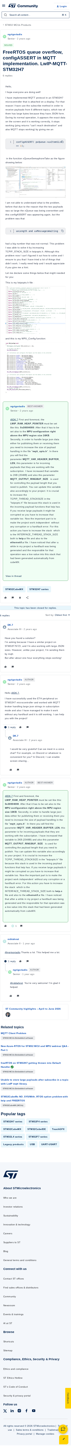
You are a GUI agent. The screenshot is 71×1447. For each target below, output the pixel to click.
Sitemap (7, 1350)
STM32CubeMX (14, 589)
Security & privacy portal (17, 1395)
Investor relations (13, 1206)
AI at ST (7, 1323)
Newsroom (9, 1305)
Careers (7, 1233)
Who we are (10, 1197)
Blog (5, 1251)
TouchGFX (58, 1129)
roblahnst (13, 939)
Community (9, 1296)
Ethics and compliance (15, 1369)
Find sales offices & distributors (20, 1287)
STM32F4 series (38, 1121)
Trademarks (54, 1430)
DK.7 (10, 625)
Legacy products (13, 1144)
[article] (35, 646)
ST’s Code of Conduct (15, 1386)
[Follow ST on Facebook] (26, 1411)
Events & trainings (13, 1314)
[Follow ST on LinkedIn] (12, 1411)
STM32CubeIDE (36, 1129)
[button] (4, 6)
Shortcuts (8, 1341)
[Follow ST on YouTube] (34, 1411)
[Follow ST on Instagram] (19, 1411)
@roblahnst (16, 983)
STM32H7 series (39, 589)
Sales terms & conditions (30, 1430)
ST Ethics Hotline (12, 1378)
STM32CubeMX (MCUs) (13, 1105)
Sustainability (10, 1215)
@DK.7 (14, 419)
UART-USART (49, 1144)
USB (32, 1144)
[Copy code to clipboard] (62, 141)
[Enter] (5, 15)
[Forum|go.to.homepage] (23, 6)
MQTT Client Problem (13, 1033)
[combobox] (35, 15)
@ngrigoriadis (12, 952)
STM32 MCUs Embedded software (18, 1038)
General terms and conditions (19, 1260)
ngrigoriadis (15, 34)
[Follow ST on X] (5, 1411)
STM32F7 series (38, 1136)
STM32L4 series (12, 1136)
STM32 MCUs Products (18, 25)
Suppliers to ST (11, 1242)
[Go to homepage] (10, 1178)
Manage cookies (45, 1433)
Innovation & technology (16, 1224)
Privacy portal (24, 1433)
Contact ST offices (13, 1278)
